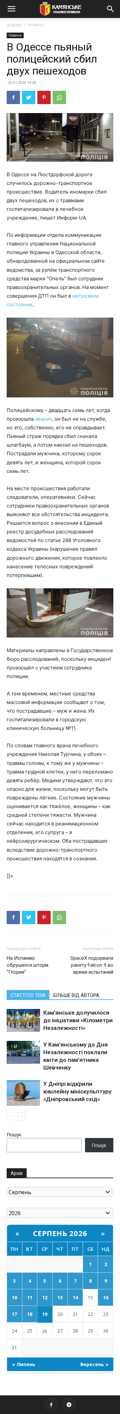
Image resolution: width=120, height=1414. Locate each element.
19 (44, 1314)
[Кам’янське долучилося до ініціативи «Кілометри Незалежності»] (23, 1020)
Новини (36, 25)
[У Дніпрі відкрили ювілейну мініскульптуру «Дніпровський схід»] (23, 1093)
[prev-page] (11, 1116)
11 (29, 1297)
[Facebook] (13, 97)
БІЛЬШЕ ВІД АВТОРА (76, 995)
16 (105, 1297)
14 (75, 1297)
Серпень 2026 (60, 1233)
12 (44, 1297)
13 (60, 1297)
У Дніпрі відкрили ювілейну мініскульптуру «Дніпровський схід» (77, 1091)
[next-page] (21, 1116)
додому (14, 25)
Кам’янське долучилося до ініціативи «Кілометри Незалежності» (78, 1020)
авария (43, 419)
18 (29, 1314)
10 (14, 1297)
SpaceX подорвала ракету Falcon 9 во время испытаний (91, 965)
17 (14, 1314)
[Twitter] (28, 97)
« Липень (23, 1364)
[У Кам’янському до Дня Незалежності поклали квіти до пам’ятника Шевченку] (23, 1052)
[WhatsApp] (59, 97)
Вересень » (94, 1364)
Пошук (14, 1134)
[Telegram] (69, 1404)
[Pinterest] (44, 97)
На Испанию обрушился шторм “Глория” (27, 965)
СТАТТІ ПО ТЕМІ (28, 995)
